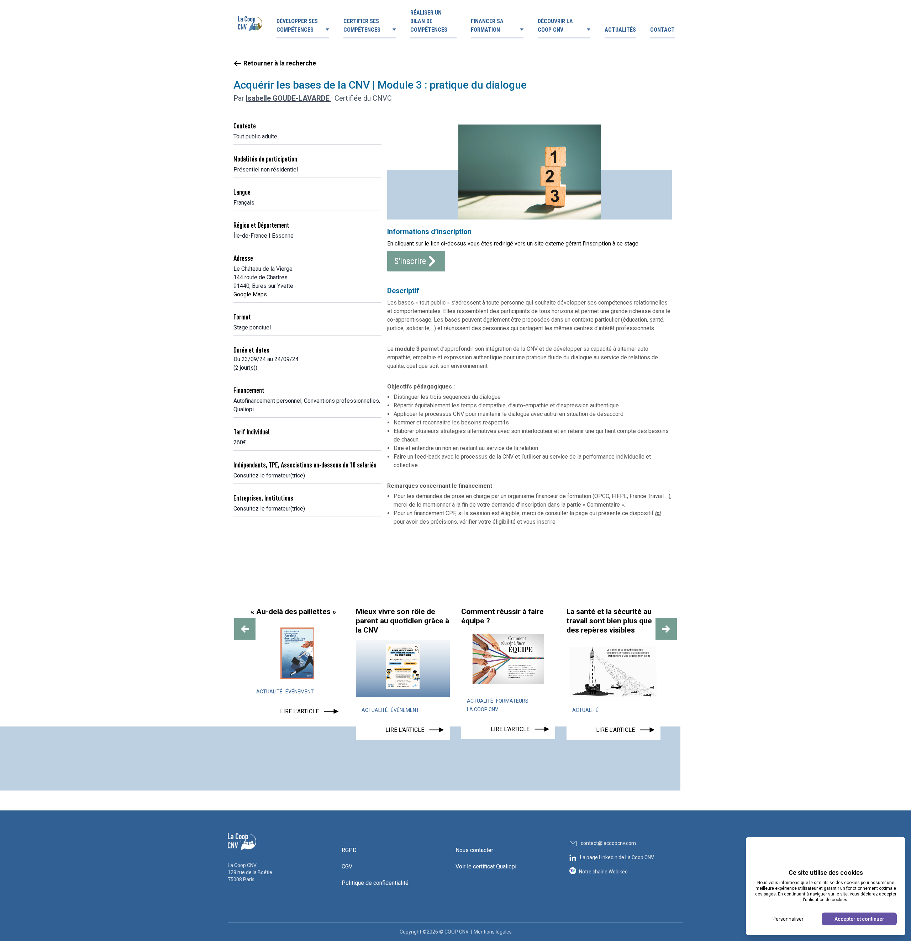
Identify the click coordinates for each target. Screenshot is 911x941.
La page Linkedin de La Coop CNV (617, 857)
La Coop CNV (482, 709)
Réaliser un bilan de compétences (428, 21)
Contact (662, 29)
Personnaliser (788, 919)
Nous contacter (474, 850)
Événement (299, 691)
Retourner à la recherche (279, 63)
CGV (347, 866)
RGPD (349, 850)
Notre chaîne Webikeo (603, 871)
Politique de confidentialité (375, 882)
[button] (245, 629)
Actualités (620, 29)
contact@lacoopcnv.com (608, 843)
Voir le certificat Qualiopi (486, 866)
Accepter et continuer (859, 919)
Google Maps (250, 294)
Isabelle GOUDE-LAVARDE (288, 98)
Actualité (269, 691)
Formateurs (512, 701)
